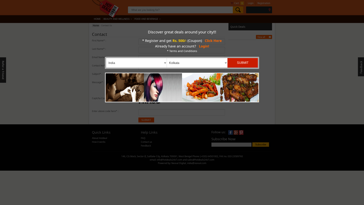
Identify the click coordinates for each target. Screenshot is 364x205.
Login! (204, 46)
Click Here (213, 40)
